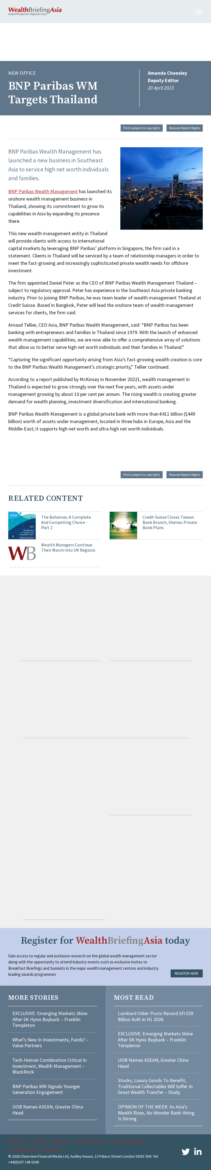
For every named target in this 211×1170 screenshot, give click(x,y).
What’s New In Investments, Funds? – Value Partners (50, 1042)
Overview (16, 1141)
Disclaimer (52, 1149)
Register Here (187, 973)
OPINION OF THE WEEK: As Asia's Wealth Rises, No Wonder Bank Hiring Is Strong (156, 1113)
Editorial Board (89, 1141)
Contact (38, 1141)
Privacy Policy (23, 1149)
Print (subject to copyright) (141, 128)
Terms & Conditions (127, 1141)
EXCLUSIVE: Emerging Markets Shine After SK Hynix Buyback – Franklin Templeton (49, 1019)
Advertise (60, 1141)
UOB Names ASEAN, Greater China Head (47, 1110)
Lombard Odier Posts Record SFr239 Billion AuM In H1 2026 (155, 1016)
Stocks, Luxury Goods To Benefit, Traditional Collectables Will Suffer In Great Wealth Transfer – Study (155, 1086)
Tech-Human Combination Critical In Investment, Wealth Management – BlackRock (49, 1066)
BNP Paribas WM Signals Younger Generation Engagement (46, 1089)
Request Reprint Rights (184, 128)
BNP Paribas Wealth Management (43, 191)
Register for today (105, 941)
